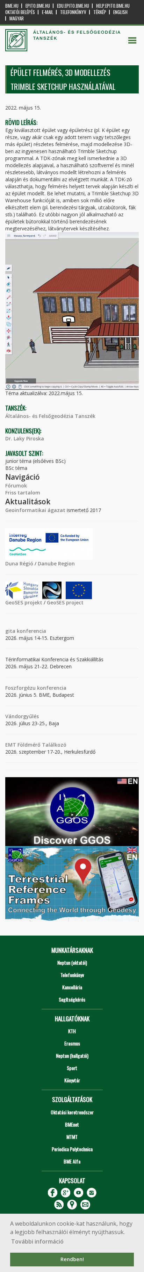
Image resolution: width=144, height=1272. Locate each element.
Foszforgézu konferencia (35, 687)
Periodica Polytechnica (72, 1149)
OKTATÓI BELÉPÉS (20, 12)
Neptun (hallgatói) (72, 1055)
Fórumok (16, 485)
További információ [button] (37, 1241)
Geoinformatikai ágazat (35, 510)
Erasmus (72, 1043)
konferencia (30, 631)
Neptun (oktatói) (72, 962)
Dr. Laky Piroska (24, 438)
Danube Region (56, 563)
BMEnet (72, 1124)
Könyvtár (72, 1080)
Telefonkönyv (73, 12)
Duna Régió (19, 563)
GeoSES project (65, 602)
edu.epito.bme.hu (73, 6)
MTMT (72, 1136)
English (120, 12)
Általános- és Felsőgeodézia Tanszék (50, 416)
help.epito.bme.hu (113, 6)
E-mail (47, 12)
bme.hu (12, 6)
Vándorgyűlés (22, 716)
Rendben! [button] (72, 1259)
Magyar (16, 18)
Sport (72, 1067)
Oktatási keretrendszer (72, 1112)
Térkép (99, 12)
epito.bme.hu (38, 6)
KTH (72, 1031)
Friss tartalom (22, 492)
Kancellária (72, 987)
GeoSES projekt (23, 602)
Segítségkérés (72, 999)
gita (10, 631)
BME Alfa (72, 1161)
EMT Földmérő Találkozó (35, 744)
